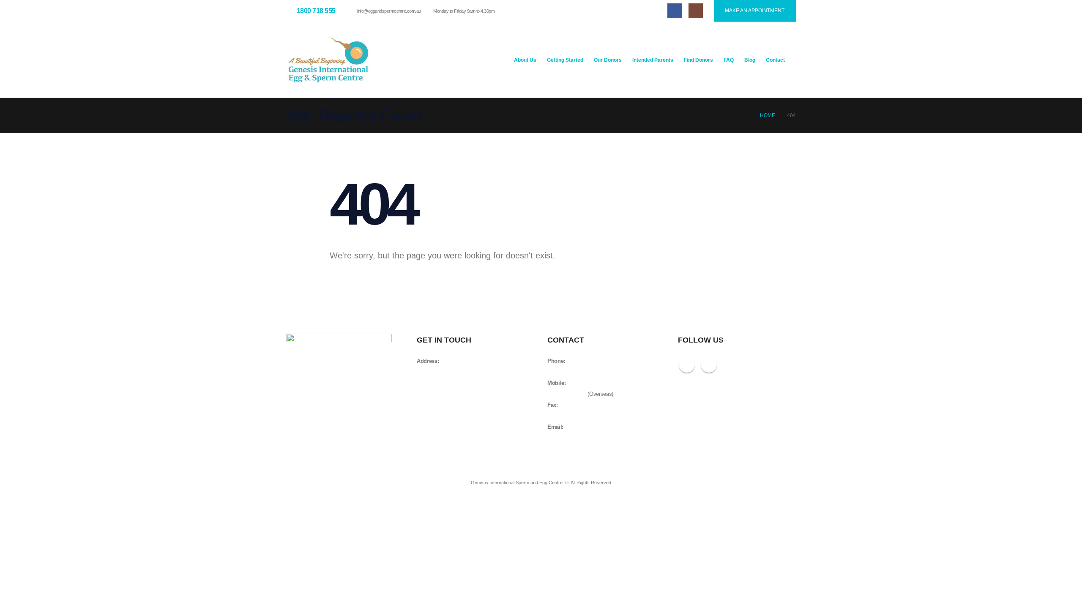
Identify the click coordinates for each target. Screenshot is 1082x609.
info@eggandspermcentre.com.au (389, 11)
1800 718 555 (563, 372)
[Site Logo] (328, 59)
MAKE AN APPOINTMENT (754, 11)
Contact (775, 60)
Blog (749, 60)
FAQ (729, 60)
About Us (525, 60)
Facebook (687, 365)
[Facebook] (674, 10)
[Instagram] (696, 10)
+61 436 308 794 (566, 394)
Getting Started (565, 60)
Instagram (709, 365)
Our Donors (608, 60)
